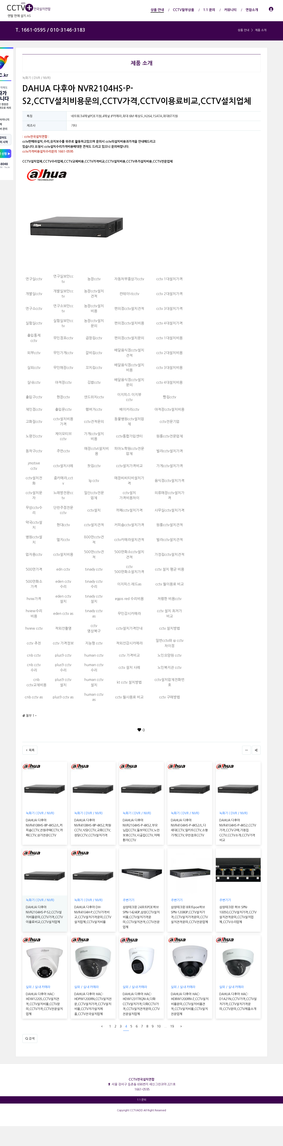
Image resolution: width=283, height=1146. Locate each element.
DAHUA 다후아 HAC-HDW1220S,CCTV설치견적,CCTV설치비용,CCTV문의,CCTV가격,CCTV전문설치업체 (44, 1004)
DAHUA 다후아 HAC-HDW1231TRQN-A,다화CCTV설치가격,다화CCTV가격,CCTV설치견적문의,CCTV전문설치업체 (141, 1004)
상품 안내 (243, 30)
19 (172, 1026)
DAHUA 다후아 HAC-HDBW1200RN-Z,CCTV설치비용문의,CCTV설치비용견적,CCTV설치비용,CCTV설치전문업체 (189, 1004)
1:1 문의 (141, 1099)
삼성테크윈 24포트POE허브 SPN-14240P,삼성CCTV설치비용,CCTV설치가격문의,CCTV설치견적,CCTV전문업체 (141, 917)
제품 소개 (260, 30)
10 (159, 1026)
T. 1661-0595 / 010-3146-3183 (50, 30)
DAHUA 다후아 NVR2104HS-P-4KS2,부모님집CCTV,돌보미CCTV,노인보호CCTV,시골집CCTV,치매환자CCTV (141, 830)
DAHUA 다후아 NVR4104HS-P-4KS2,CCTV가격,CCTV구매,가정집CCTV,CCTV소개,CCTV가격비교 (237, 830)
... (165, 1026)
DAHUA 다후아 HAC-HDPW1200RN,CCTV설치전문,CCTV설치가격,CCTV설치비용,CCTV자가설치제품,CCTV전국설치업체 (93, 1004)
